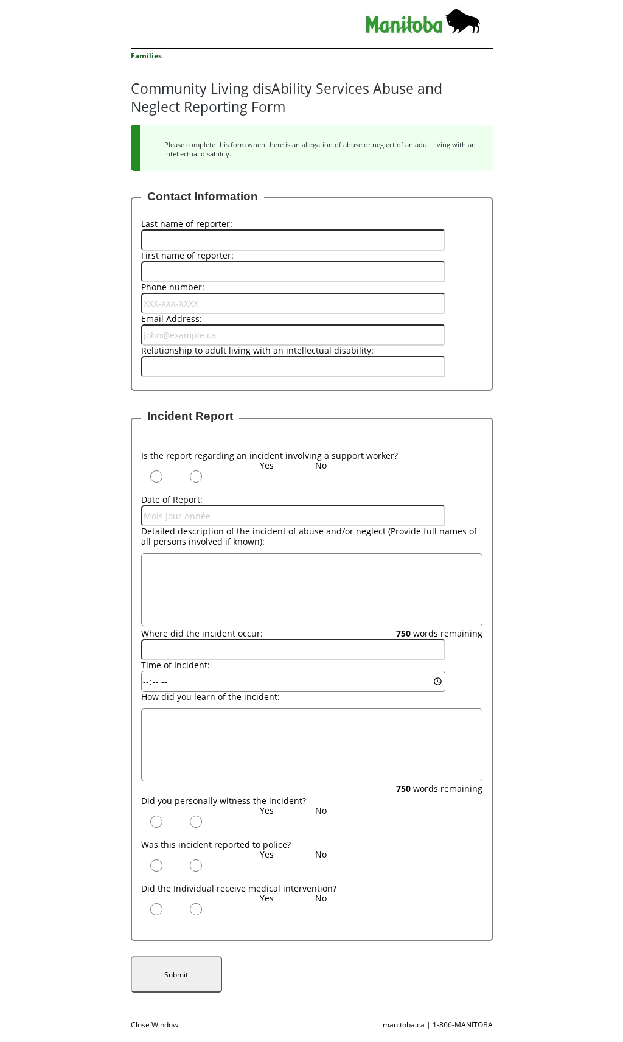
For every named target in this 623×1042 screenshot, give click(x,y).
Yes (267, 465)
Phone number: (172, 287)
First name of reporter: (187, 255)
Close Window (154, 1024)
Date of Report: (172, 499)
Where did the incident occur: (202, 633)
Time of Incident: (175, 665)
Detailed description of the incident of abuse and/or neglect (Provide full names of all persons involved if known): (309, 536)
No (321, 465)
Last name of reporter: (186, 223)
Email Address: (171, 318)
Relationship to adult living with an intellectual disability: (257, 350)
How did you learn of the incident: (210, 696)
